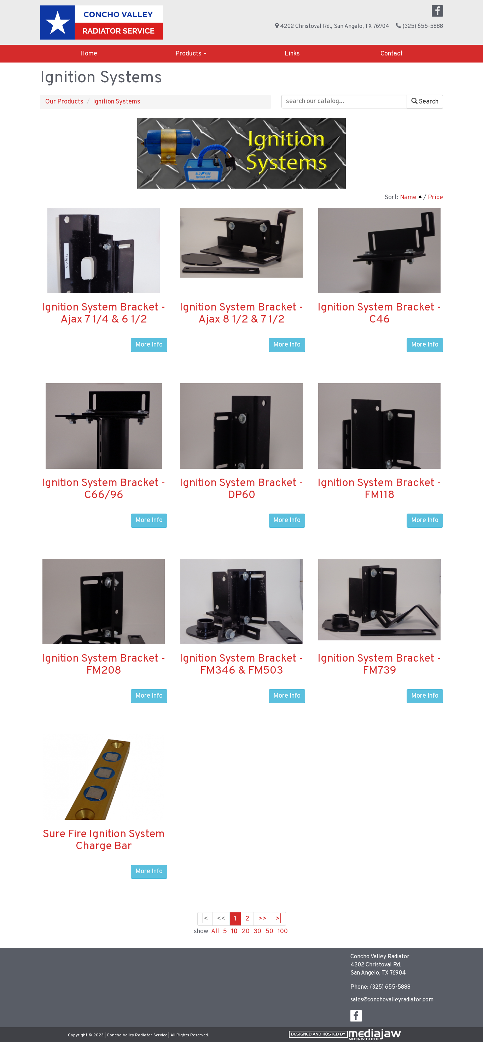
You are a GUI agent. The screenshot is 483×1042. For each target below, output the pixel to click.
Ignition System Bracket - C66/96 (103, 489)
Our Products (64, 102)
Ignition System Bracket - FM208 (103, 665)
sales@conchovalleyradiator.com (391, 999)
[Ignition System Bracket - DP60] (241, 449)
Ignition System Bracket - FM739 (379, 665)
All (215, 932)
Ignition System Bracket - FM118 (379, 489)
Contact (391, 54)
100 (283, 932)
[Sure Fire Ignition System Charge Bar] (103, 801)
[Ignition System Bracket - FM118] (379, 443)
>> (262, 919)
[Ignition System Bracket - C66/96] (104, 450)
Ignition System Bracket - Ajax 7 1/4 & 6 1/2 (103, 314)
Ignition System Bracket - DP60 (241, 489)
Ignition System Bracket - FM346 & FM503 (241, 665)
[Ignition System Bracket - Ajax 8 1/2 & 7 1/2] (241, 242)
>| (278, 919)
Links (292, 54)
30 (257, 932)
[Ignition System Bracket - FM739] (379, 600)
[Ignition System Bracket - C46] (379, 265)
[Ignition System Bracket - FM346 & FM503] (241, 603)
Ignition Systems (116, 102)
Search (428, 102)
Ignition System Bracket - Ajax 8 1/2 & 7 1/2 (241, 314)
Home (88, 54)
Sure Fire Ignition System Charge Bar (104, 840)
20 (246, 932)
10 (234, 932)
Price (435, 198)
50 (269, 932)
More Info (149, 345)
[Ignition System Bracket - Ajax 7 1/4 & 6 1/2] (103, 275)
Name (408, 198)
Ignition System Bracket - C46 (379, 314)
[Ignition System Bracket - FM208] (103, 619)
